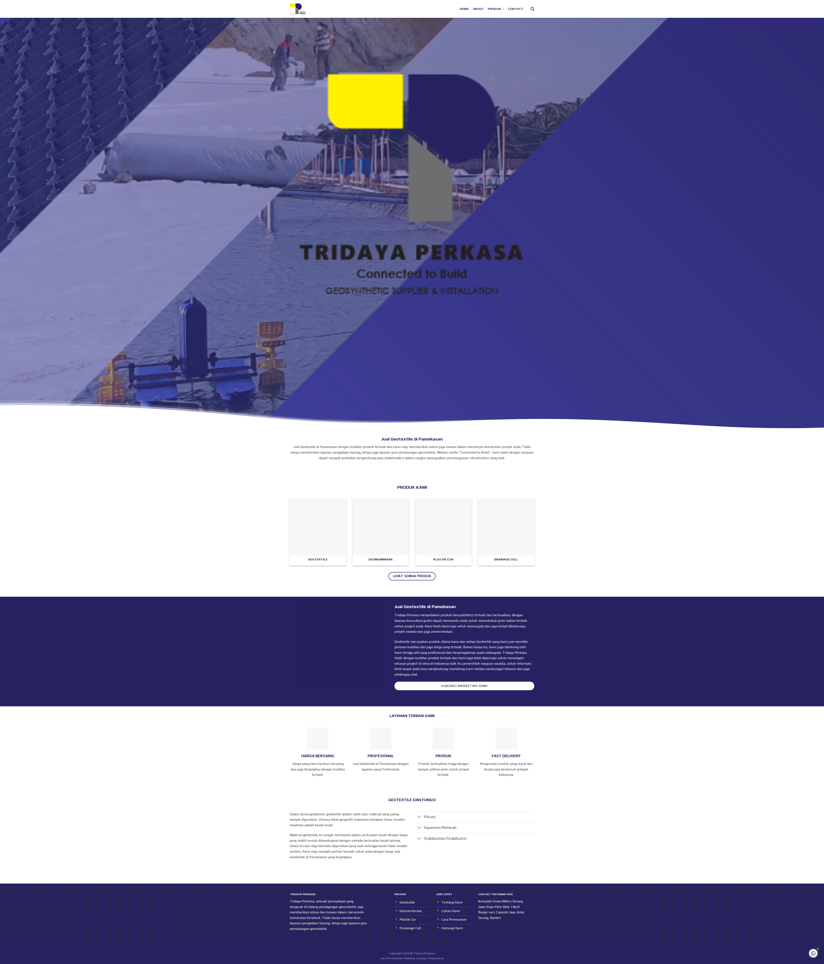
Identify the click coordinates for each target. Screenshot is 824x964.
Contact (515, 9)
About (478, 9)
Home (464, 9)
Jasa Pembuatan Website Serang (403, 958)
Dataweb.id (436, 958)
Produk (494, 9)
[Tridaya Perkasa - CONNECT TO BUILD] (298, 8)
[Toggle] (419, 817)
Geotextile (484, 642)
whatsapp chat (405, 674)
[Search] (532, 9)
